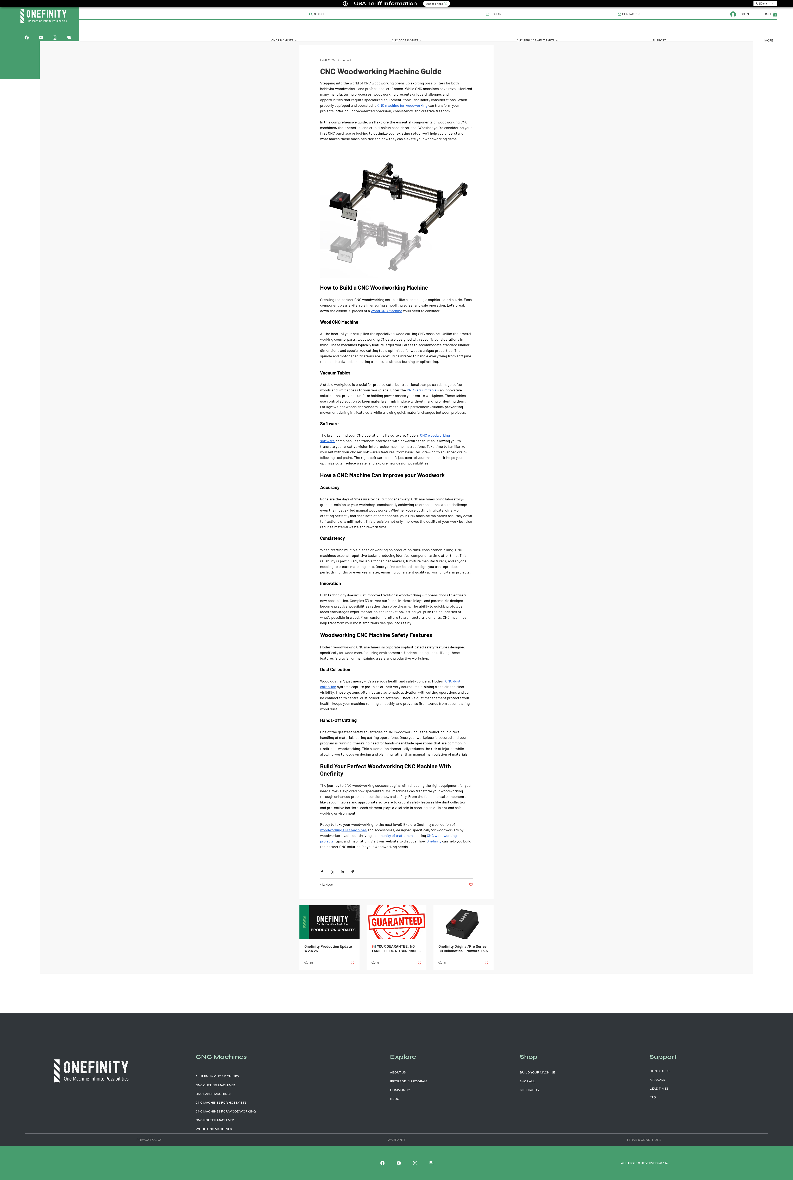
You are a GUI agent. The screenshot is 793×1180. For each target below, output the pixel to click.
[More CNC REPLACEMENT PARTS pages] (557, 40)
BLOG (394, 1099)
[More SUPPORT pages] (668, 40)
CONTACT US (660, 1071)
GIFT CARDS (529, 1090)
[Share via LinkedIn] (342, 872)
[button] (315, 14)
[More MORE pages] (775, 40)
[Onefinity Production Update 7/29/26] (329, 922)
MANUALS (657, 1080)
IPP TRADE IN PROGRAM (408, 1081)
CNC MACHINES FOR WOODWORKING (226, 1111)
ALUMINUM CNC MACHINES (217, 1076)
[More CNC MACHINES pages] (296, 40)
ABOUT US (398, 1072)
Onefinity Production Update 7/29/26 (328, 948)
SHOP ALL (527, 1081)
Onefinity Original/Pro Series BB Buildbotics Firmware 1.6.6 (463, 948)
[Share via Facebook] (322, 872)
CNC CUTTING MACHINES (215, 1085)
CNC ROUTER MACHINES (215, 1120)
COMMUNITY (400, 1090)
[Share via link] (352, 872)
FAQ (653, 1097)
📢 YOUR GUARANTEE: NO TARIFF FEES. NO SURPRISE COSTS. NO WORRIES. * (395, 948)
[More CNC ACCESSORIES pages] (421, 40)
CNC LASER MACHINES (213, 1094)
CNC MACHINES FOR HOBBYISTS (221, 1102)
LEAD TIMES (659, 1088)
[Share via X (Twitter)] (332, 872)
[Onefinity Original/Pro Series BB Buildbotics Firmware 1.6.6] (463, 922)
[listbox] (765, 3)
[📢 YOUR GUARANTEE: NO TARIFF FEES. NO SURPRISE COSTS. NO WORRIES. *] (397, 922)
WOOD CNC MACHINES (214, 1129)
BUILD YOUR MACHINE (537, 1072)
